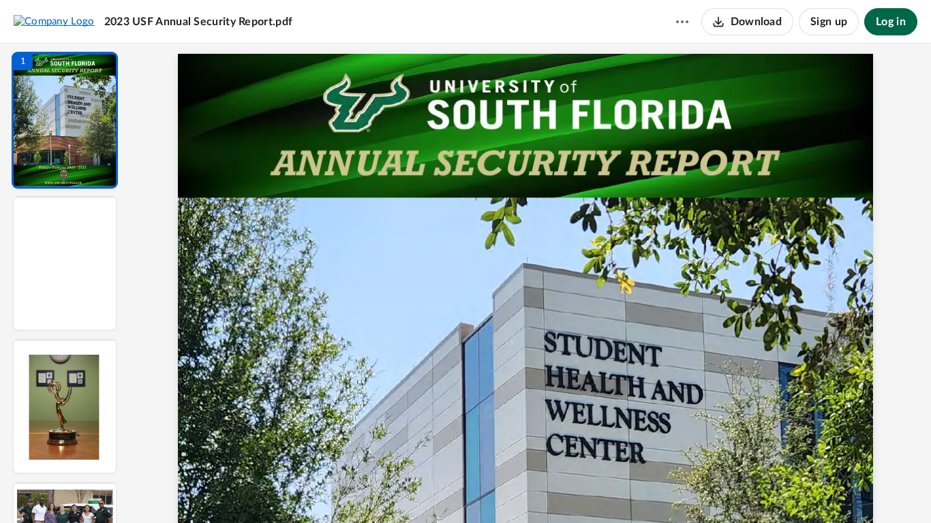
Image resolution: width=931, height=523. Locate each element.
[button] (65, 120)
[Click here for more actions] (682, 21)
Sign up (828, 21)
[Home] (54, 21)
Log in (891, 21)
